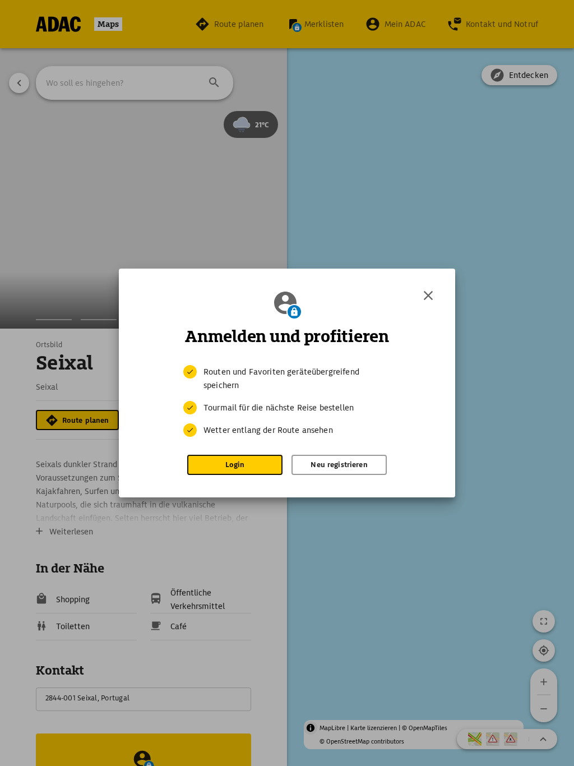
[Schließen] (428, 295)
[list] (287, 401)
